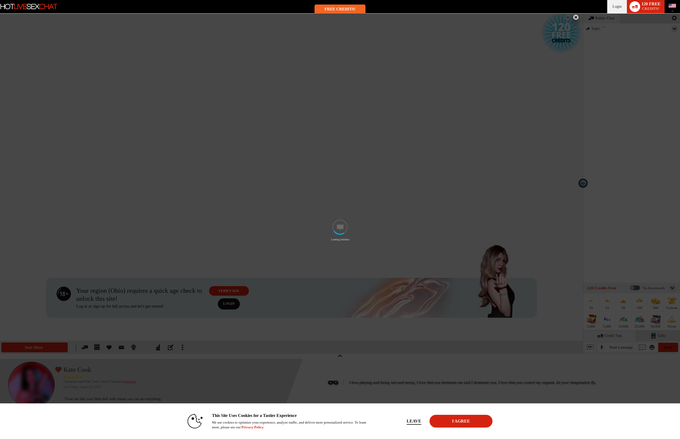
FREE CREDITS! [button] (340, 9)
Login (617, 7)
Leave (414, 421)
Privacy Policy (252, 427)
